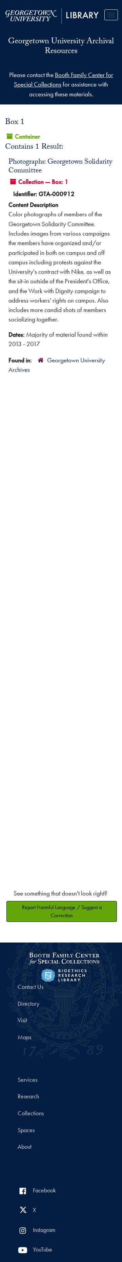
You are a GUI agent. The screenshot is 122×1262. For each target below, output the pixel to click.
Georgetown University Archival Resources (61, 47)
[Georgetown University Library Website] (52, 15)
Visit (22, 1020)
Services (27, 1080)
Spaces (26, 1130)
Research (28, 1096)
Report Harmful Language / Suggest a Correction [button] (62, 911)
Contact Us (30, 987)
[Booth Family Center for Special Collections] (63, 957)
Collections (31, 1113)
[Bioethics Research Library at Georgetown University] (64, 974)
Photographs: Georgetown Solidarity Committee (60, 166)
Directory (28, 1003)
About (25, 1146)
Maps (24, 1037)
